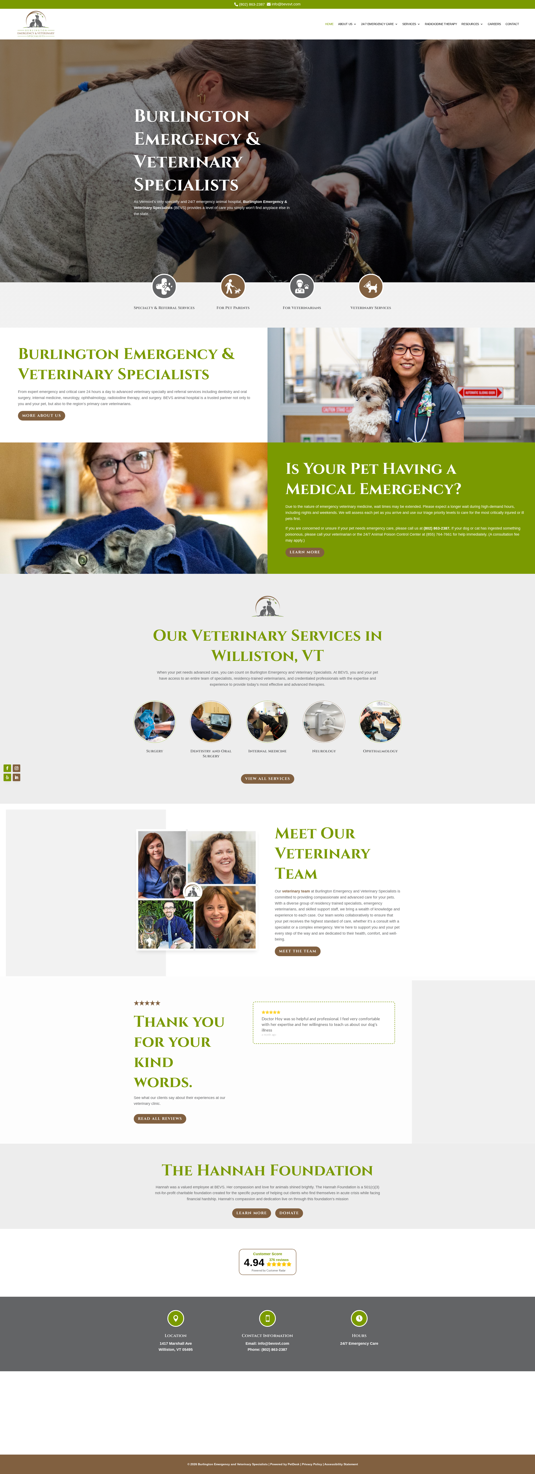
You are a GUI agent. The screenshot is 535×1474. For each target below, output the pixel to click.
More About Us (41, 415)
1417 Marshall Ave (176, 1343)
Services (409, 24)
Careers (494, 24)
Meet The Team (297, 951)
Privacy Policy (312, 1464)
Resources (470, 24)
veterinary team (296, 891)
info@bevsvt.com (273, 1343)
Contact (512, 24)
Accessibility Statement (341, 1464)
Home (329, 24)
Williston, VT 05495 (176, 1349)
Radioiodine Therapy (441, 24)
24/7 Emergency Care (377, 24)
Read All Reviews (160, 1118)
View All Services (267, 778)
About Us (345, 24)
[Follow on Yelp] (7, 777)
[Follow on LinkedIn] (16, 777)
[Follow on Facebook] (7, 768)
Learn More (305, 552)
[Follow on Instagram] (16, 768)
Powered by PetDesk (284, 1464)
